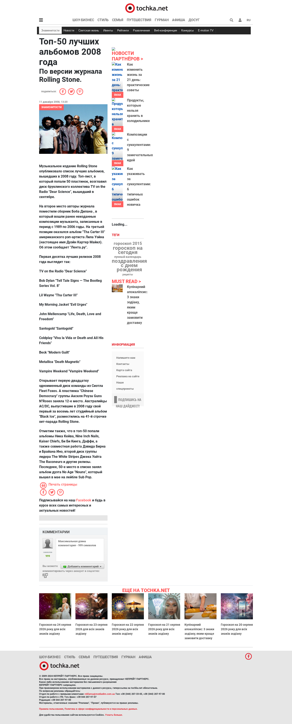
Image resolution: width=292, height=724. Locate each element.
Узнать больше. (114, 715)
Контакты (122, 364)
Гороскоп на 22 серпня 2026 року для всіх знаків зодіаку (128, 629)
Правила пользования (51, 709)
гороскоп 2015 (128, 243)
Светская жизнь (88, 30)
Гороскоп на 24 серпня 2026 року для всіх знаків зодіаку (55, 629)
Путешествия (139, 20)
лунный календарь (127, 257)
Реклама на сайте (127, 376)
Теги (116, 235)
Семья (117, 20)
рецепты (127, 274)
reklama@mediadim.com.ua (100, 694)
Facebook (83, 500)
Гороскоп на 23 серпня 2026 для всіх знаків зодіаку (91, 629)
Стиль (103, 20)
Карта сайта (124, 370)
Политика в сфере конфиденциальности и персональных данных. (101, 709)
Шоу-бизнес (83, 20)
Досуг (194, 20)
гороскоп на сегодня (128, 250)
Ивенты (108, 30)
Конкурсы (187, 30)
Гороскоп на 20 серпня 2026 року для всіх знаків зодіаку (237, 629)
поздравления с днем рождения (129, 265)
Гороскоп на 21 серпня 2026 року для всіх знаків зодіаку (164, 629)
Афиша (178, 20)
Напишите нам (125, 357)
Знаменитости (50, 30)
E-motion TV (206, 30)
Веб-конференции (165, 30)
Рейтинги (123, 30)
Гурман (162, 20)
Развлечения (141, 30)
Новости (68, 30)
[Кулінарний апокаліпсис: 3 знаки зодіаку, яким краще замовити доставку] (117, 288)
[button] (240, 20)
